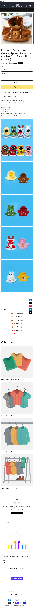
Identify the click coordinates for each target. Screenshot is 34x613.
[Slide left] (13, 47)
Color (2, 66)
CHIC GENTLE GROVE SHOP (16, 605)
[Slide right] (20, 47)
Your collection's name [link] (9, 380)
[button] (4, 6)
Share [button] (4, 309)
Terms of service (28, 607)
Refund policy (19, 607)
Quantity (3, 73)
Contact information (18, 610)
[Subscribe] (27, 573)
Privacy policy (10, 607)
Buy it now (17, 87)
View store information (9, 96)
